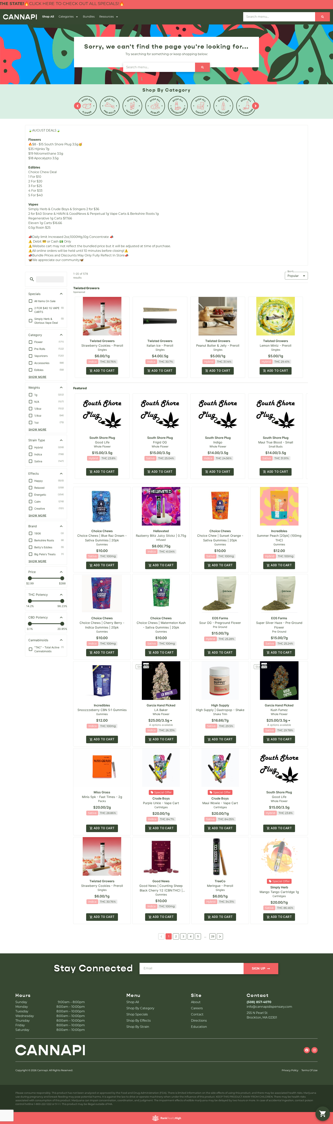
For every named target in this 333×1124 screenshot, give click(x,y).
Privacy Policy (290, 1070)
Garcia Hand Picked (161, 705)
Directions (199, 1020)
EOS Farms (220, 618)
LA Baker (161, 710)
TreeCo (220, 881)
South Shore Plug (102, 438)
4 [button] (191, 936)
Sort (291, 271)
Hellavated (161, 531)
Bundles (89, 16)
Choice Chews (102, 531)
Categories (66, 16)
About (196, 1002)
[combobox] (161, 720)
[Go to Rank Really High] (166, 1118)
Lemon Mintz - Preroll (275, 345)
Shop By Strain (137, 1027)
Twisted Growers (102, 341)
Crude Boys (161, 798)
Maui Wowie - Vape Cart (220, 803)
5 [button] (198, 936)
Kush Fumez (279, 710)
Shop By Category (140, 1008)
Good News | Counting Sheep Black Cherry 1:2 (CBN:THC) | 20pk (161, 890)
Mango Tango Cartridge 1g (279, 892)
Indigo (217, 442)
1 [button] (168, 936)
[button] (32, 279)
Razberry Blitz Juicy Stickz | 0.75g (161, 536)
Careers (197, 1008)
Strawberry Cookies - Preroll (102, 345)
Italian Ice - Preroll (160, 345)
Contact (197, 1014)
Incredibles (279, 531)
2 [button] (176, 936)
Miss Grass (102, 792)
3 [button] (183, 936)
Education (199, 1027)
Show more (37, 376)
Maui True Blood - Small (275, 442)
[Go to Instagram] (314, 1050)
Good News (161, 881)
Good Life (102, 442)
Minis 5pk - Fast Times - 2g (102, 797)
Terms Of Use (309, 1070)
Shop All (48, 16)
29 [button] (212, 936)
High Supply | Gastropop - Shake (220, 710)
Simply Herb (279, 887)
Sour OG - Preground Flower (220, 623)
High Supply (220, 705)
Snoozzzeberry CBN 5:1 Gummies (102, 710)
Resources (106, 16)
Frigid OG (160, 442)
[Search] (322, 16)
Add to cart (104, 370)
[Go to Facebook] (307, 1050)
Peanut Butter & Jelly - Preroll (217, 345)
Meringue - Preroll (220, 886)
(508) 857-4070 (259, 1002)
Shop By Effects (138, 1020)
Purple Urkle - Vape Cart (161, 803)
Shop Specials (137, 1014)
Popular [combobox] (293, 276)
